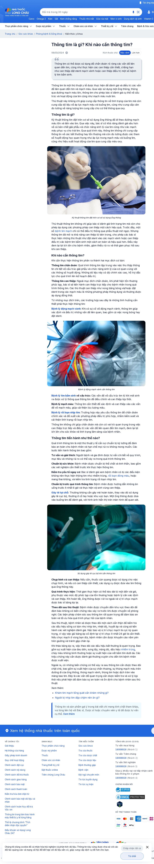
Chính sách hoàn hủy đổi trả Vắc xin (19, 808)
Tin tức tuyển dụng (88, 779)
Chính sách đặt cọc (14, 765)
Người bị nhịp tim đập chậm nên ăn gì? (77, 697)
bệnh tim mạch (63, 230)
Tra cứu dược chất (88, 755)
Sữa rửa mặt (102, 18)
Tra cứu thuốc (85, 750)
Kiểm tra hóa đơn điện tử (17, 794)
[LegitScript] (130, 804)
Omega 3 (41, 18)
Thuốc (45, 755)
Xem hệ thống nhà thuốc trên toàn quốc (45, 730)
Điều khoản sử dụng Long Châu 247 (18, 831)
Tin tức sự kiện (86, 784)
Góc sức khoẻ (86, 745)
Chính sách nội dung (15, 770)
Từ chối (132, 856)
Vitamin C (148, 18)
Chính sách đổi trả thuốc (17, 774)
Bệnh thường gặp (87, 765)
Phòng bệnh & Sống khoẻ (49, 34)
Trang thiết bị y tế (50, 765)
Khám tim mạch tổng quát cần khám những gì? (82, 692)
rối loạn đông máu (118, 475)
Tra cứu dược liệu (87, 760)
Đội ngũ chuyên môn (89, 774)
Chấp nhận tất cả (132, 848)
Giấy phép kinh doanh (16, 755)
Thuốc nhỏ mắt (86, 18)
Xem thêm (69, 713)
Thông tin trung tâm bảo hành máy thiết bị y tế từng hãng (20, 816)
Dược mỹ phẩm (49, 750)
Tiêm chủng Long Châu (53, 774)
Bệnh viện (83, 770)
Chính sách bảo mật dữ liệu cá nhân (20, 800)
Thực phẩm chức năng (53, 745)
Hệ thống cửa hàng (14, 750)
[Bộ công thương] (122, 790)
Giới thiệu (9, 745)
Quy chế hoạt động (14, 760)
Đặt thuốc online (50, 770)
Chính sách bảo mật (15, 784)
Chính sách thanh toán (16, 789)
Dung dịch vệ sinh (133, 18)
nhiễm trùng (128, 649)
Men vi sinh (116, 18)
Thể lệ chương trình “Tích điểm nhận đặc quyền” (17, 824)
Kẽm (50, 18)
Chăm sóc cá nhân (51, 760)
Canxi (31, 18)
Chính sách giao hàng (16, 779)
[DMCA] (130, 797)
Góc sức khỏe (25, 34)
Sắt (56, 18)
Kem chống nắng (68, 18)
